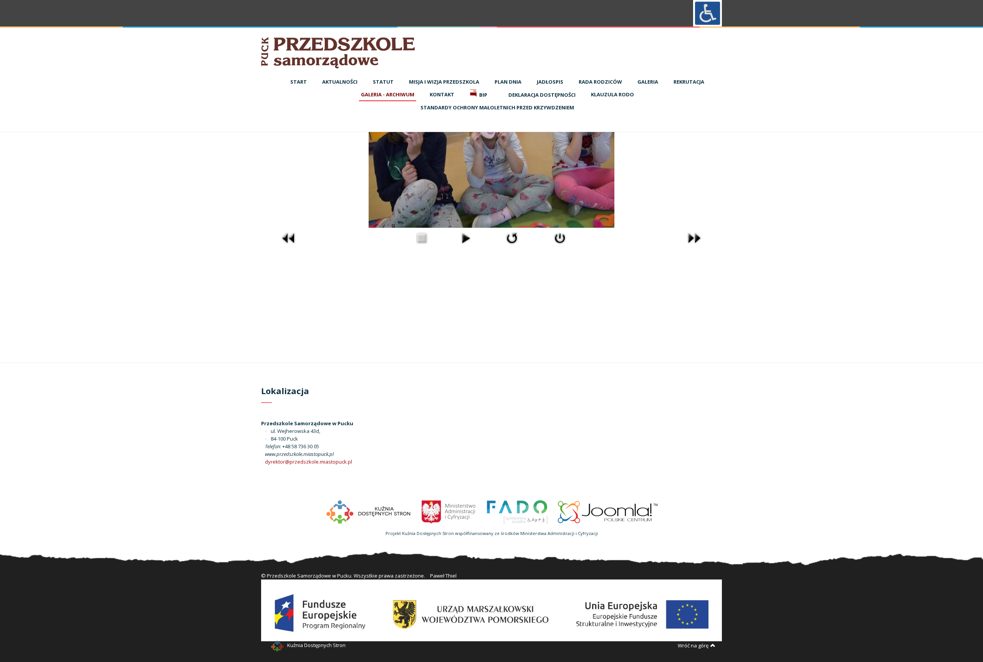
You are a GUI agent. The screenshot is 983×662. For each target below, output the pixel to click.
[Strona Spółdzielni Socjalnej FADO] (516, 511)
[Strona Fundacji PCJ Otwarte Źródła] (608, 511)
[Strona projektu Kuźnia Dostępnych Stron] (369, 511)
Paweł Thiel (443, 575)
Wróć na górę (693, 645)
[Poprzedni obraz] (289, 237)
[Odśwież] (512, 237)
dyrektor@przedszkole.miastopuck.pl (308, 461)
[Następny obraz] (694, 237)
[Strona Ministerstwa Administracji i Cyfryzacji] (449, 511)
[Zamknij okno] (560, 237)
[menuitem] (298, 82)
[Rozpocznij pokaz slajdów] (466, 237)
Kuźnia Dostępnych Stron (316, 645)
